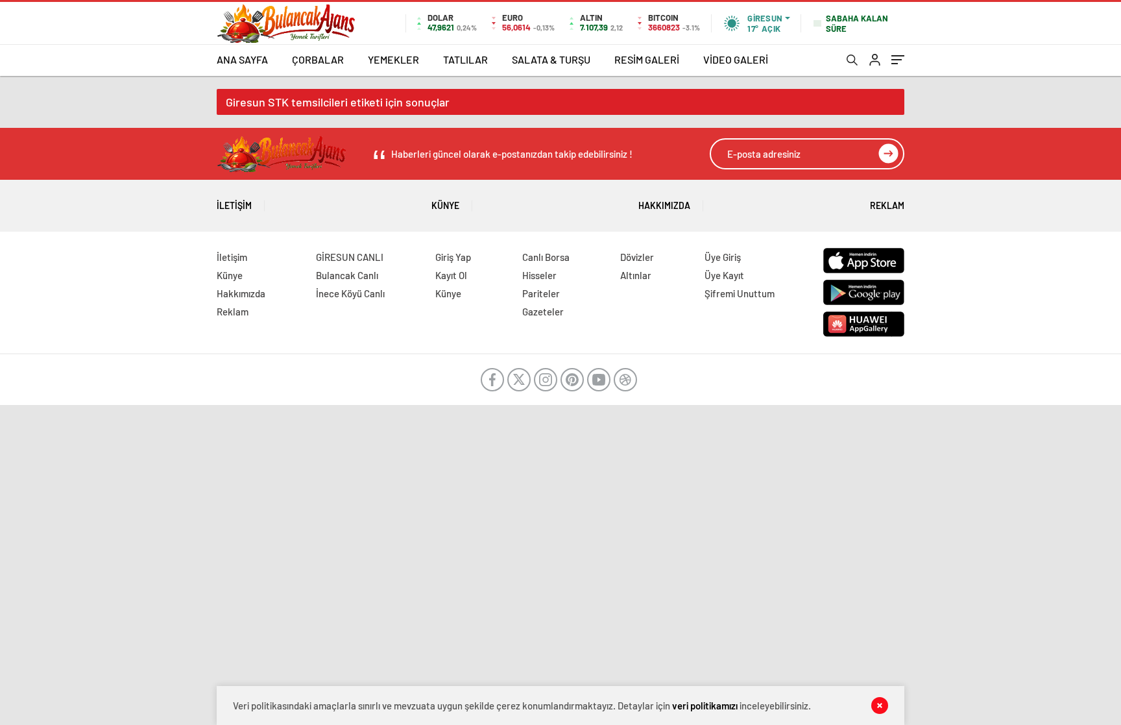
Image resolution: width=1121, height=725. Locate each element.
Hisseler (539, 275)
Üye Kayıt (724, 275)
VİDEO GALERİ (735, 59)
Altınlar (635, 275)
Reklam (887, 205)
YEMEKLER (393, 59)
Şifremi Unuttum (740, 293)
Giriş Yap (453, 257)
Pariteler (541, 293)
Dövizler (637, 257)
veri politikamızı (705, 705)
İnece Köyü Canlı (350, 293)
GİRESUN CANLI (349, 257)
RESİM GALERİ (646, 59)
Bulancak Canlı (347, 275)
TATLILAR (465, 59)
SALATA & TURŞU (551, 59)
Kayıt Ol (451, 275)
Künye (445, 205)
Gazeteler (543, 311)
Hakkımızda (664, 205)
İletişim (234, 205)
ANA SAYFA (242, 59)
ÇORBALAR (318, 59)
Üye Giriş (723, 257)
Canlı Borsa (546, 257)
